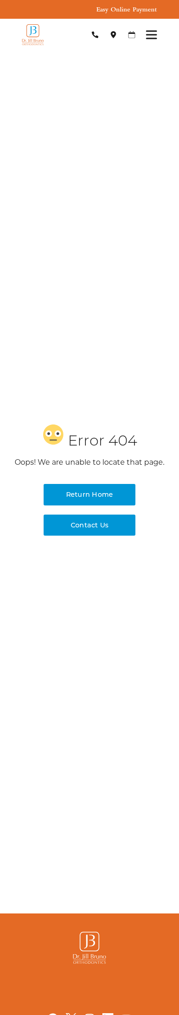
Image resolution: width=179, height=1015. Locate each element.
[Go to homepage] (48, 34)
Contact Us (89, 525)
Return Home (89, 494)
